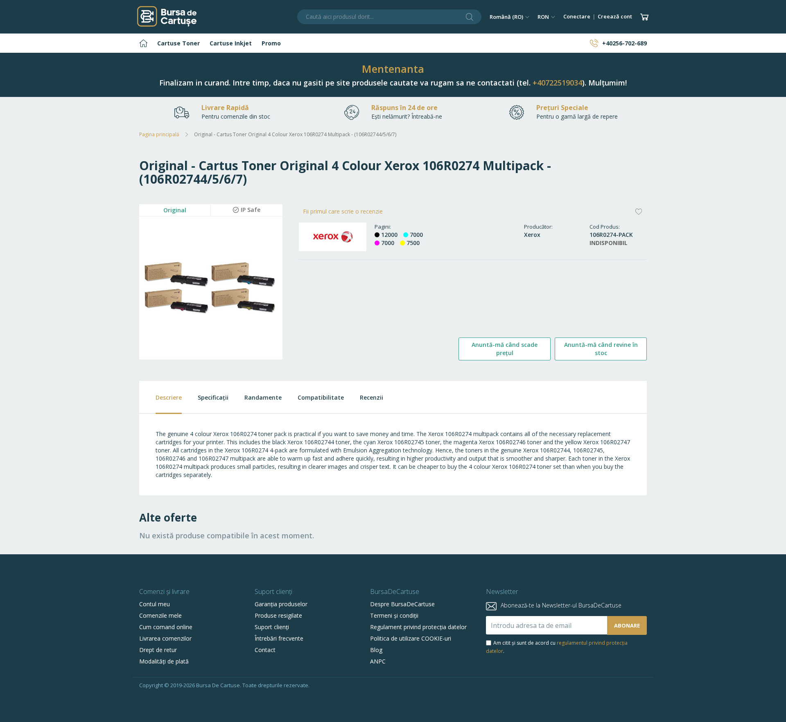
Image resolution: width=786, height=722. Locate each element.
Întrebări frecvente (279, 638)
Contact (265, 650)
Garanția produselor (281, 604)
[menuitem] (143, 43)
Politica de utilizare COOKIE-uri (410, 638)
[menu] (393, 43)
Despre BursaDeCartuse (402, 604)
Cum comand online (165, 627)
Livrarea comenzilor (165, 638)
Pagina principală (159, 134)
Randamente (263, 397)
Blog (376, 650)
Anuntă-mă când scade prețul (505, 349)
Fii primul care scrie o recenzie (343, 211)
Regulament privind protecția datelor (418, 627)
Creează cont (615, 16)
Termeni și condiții (394, 615)
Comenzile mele (160, 615)
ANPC (378, 661)
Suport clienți (272, 627)
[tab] (160, 397)
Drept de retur (158, 650)
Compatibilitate (321, 397)
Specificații (213, 397)
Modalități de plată (164, 661)
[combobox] (389, 16)
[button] (509, 16)
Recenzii (371, 397)
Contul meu (154, 604)
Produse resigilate (278, 615)
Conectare (576, 16)
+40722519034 (557, 83)
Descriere (169, 397)
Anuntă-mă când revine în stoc (601, 349)
